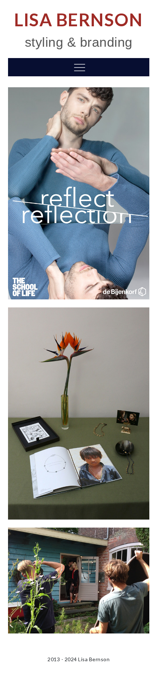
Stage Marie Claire (78, 580)
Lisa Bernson (78, 19)
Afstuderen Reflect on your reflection (78, 193)
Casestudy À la (78, 413)
